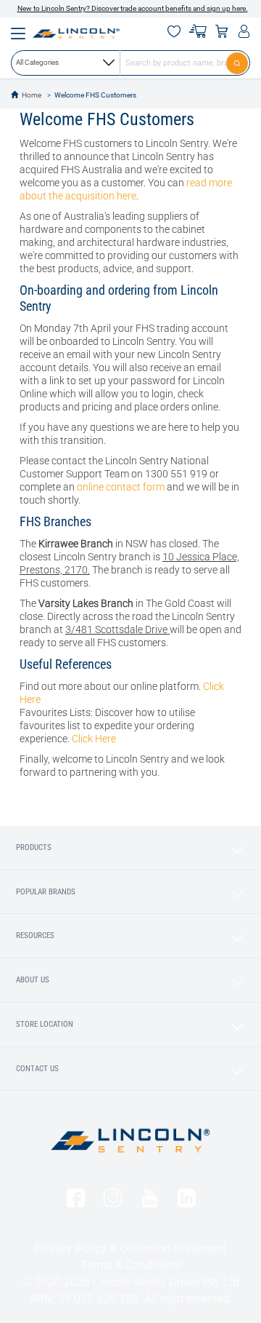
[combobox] (130, 62)
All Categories (37, 62)
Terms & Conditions (130, 1265)
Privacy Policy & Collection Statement (130, 1248)
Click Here (94, 738)
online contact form (121, 487)
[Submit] (238, 62)
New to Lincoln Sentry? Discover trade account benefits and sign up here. (132, 8)
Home (31, 95)
